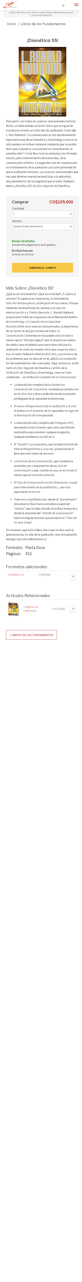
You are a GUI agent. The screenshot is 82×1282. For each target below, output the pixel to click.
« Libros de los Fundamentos (31, 635)
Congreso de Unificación (30, 609)
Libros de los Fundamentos (43, 23)
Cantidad (18, 208)
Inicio (12, 23)
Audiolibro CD (16, 575)
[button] (42, 82)
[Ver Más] (73, 609)
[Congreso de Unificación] (13, 609)
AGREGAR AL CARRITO (42, 267)
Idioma (16, 221)
